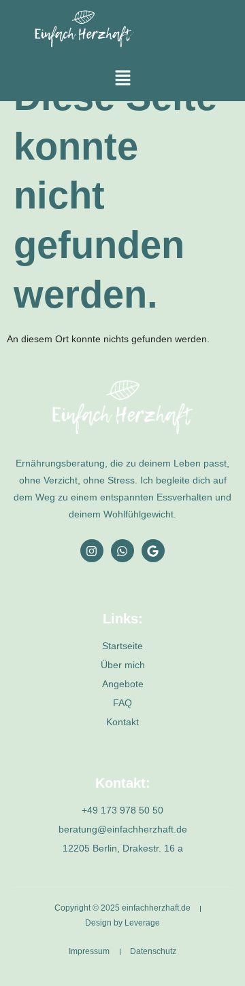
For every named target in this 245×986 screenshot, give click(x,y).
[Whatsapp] (122, 550)
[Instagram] (91, 550)
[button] (122, 79)
